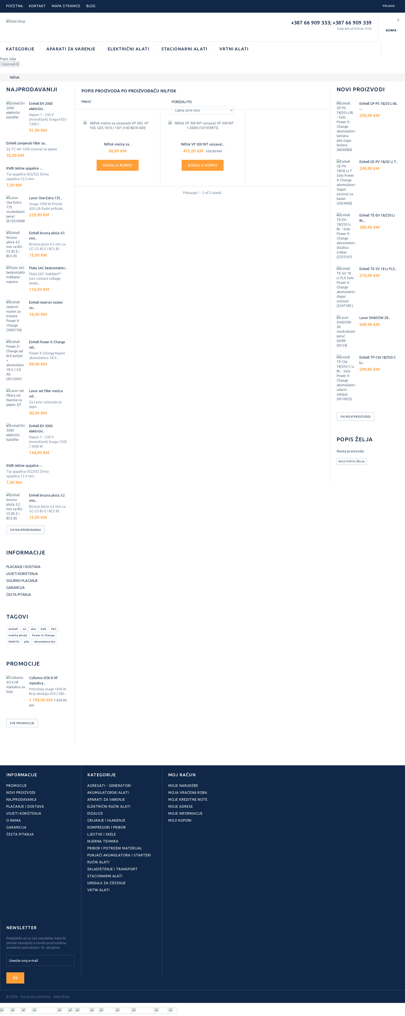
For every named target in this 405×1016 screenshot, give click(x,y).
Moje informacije (185, 813)
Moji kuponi (180, 820)
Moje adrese (180, 806)
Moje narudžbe (183, 785)
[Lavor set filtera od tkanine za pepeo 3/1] (15, 397)
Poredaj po (182, 102)
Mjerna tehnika (103, 841)
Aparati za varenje (71, 48)
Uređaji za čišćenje (106, 883)
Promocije (23, 664)
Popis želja (355, 439)
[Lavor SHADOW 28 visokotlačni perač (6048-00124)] (346, 331)
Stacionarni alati (184, 48)
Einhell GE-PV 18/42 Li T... (378, 162)
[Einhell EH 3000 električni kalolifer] (15, 432)
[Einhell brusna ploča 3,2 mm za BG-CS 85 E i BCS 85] (15, 507)
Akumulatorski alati (108, 792)
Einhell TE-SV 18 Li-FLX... (378, 269)
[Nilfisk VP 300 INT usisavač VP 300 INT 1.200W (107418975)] (203, 125)
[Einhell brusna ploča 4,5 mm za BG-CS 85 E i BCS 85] (15, 244)
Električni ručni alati (109, 806)
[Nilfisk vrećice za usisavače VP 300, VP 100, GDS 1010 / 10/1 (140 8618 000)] (118, 125)
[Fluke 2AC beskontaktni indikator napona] (15, 274)
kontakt (37, 6)
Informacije (25, 552)
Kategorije (20, 48)
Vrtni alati (233, 48)
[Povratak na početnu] (4, 77)
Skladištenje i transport (112, 869)
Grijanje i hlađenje (106, 820)
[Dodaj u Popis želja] (113, 177)
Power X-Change (43, 635)
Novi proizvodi (361, 89)
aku (33, 628)
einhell (13, 628)
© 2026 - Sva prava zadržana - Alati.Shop (37, 997)
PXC (54, 628)
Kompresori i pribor (106, 827)
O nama (13, 820)
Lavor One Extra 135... (45, 198)
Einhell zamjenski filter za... (26, 143)
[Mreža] (97, 102)
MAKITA (13, 641)
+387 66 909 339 (352, 23)
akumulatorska (44, 641)
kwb (43, 628)
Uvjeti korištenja (22, 574)
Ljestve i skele (101, 834)
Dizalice (95, 813)
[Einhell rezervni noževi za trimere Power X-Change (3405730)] (15, 316)
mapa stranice (66, 6)
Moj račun (182, 774)
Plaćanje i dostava (23, 567)
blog (91, 6)
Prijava (389, 6)
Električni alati (128, 48)
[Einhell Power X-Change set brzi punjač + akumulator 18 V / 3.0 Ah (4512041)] (15, 360)
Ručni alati (98, 862)
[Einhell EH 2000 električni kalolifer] (15, 110)
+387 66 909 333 (310, 23)
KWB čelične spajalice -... (24, 168)
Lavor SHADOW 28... (374, 318)
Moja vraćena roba (187, 792)
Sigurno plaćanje (22, 581)
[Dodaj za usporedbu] (122, 177)
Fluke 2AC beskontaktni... (48, 268)
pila (26, 641)
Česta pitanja (18, 594)
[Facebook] (8, 909)
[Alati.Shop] (34, 27)
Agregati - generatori (109, 785)
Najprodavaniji (31, 89)
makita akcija (17, 635)
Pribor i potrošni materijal (114, 848)
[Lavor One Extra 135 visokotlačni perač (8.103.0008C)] (15, 209)
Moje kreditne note (188, 799)
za (24, 628)
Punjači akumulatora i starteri (119, 855)
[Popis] (104, 102)
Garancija (15, 587)
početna (14, 6)
